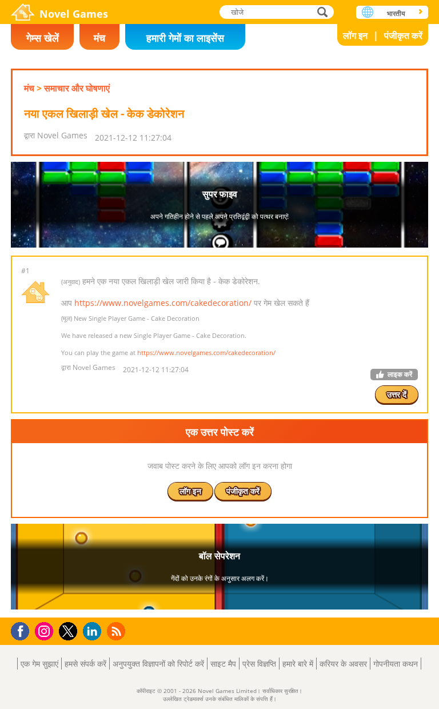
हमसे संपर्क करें (85, 663)
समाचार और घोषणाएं (77, 88)
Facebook (23, 630)
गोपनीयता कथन (395, 663)
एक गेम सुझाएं (39, 663)
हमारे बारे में (297, 663)
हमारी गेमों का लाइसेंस (185, 38)
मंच (99, 38)
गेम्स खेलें (42, 38)
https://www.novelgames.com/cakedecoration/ (163, 302)
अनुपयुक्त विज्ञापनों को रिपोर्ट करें (158, 663)
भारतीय (396, 13)
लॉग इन (355, 35)
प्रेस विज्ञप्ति (259, 663)
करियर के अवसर (343, 663)
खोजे (323, 12)
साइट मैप (223, 663)
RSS (117, 631)
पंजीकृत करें (403, 35)
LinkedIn (94, 631)
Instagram (45, 630)
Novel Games (73, 14)
